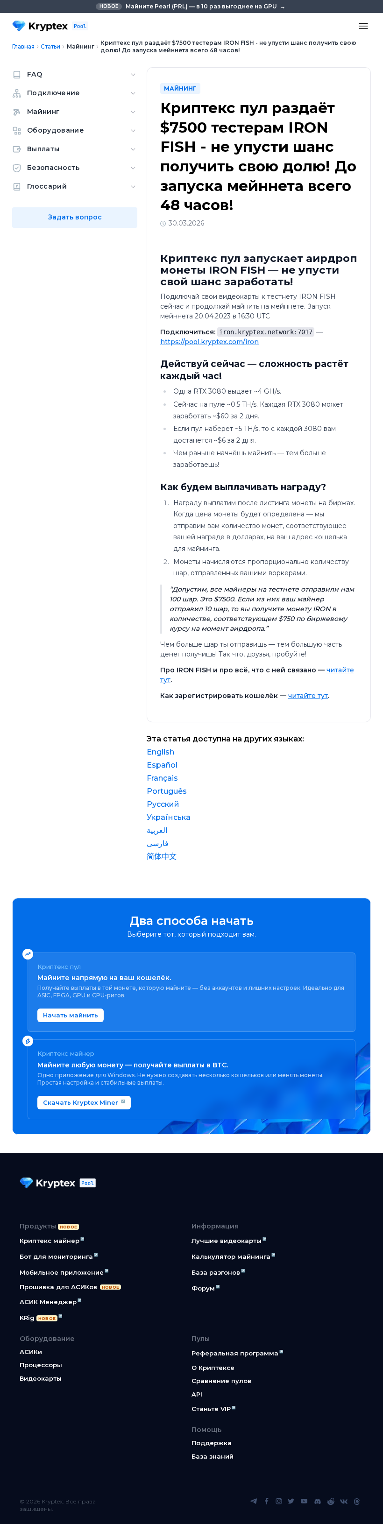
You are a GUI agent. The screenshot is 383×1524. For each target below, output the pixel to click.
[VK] (344, 1505)
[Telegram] (253, 1505)
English (160, 752)
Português (167, 791)
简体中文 (162, 856)
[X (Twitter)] (291, 1505)
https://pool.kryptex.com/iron (209, 342)
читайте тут (308, 695)
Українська (169, 817)
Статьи (50, 46)
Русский (163, 804)
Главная (23, 46)
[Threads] (357, 1505)
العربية (157, 830)
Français (162, 778)
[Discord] (317, 1505)
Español (162, 765)
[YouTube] (304, 1505)
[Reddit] (330, 1505)
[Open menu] (363, 26)
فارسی (158, 843)
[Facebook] (266, 1505)
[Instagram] (279, 1505)
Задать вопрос (75, 217)
